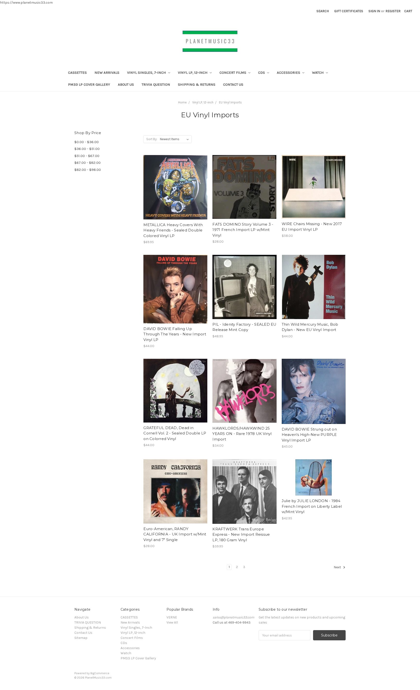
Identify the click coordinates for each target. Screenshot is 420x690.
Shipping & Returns (196, 84)
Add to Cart (175, 196)
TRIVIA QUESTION (156, 84)
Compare (174, 187)
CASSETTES (77, 72)
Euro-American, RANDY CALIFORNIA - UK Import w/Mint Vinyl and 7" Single (174, 534)
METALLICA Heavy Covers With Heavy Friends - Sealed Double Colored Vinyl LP (173, 230)
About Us (126, 84)
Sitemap (81, 638)
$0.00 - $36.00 (86, 142)
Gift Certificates (348, 11)
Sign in (374, 11)
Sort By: (151, 139)
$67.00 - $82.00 (87, 162)
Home (182, 102)
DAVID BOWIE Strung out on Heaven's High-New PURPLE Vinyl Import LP (309, 434)
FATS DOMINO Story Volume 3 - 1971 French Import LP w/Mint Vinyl (242, 230)
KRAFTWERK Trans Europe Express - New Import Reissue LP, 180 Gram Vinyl (241, 534)
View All (172, 622)
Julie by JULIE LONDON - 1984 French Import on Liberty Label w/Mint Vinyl (312, 506)
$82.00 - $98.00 (87, 169)
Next (338, 567)
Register (393, 11)
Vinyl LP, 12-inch (193, 72)
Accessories (289, 72)
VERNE (171, 617)
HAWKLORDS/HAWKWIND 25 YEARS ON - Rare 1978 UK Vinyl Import (241, 434)
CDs (262, 72)
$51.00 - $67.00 (86, 156)
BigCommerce (99, 673)
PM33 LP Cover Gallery (89, 84)
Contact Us (233, 84)
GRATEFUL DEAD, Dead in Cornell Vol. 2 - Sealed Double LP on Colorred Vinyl (174, 433)
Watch (318, 72)
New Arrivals (107, 72)
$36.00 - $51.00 (87, 149)
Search (322, 11)
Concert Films (233, 72)
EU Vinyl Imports (230, 102)
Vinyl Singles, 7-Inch (147, 72)
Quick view (175, 179)
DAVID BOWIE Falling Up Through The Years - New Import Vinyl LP (174, 334)
